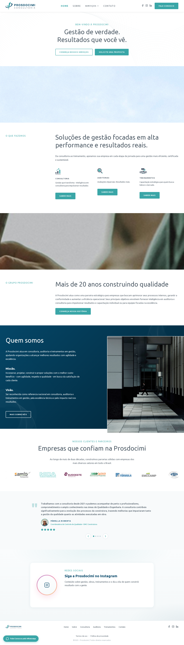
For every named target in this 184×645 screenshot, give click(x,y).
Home (64, 6)
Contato (109, 6)
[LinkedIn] (151, 6)
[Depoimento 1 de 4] (93, 536)
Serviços (90, 6)
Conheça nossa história (73, 311)
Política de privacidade (99, 636)
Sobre (77, 6)
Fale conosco (166, 6)
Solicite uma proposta (112, 52)
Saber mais (65, 196)
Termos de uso (81, 636)
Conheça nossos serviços (74, 52)
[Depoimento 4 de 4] (100, 536)
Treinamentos (109, 627)
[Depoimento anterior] (88, 536)
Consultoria (85, 627)
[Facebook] (142, 6)
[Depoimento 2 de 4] (95, 536)
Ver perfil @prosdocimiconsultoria (93, 608)
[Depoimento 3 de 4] (97, 536)
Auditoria (97, 627)
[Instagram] (146, 6)
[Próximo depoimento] (105, 536)
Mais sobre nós (18, 414)
